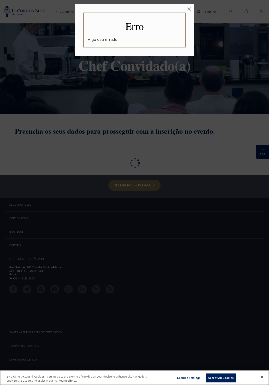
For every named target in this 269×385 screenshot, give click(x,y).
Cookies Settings (189, 378)
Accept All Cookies (221, 378)
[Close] (262, 377)
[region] (134, 377)
